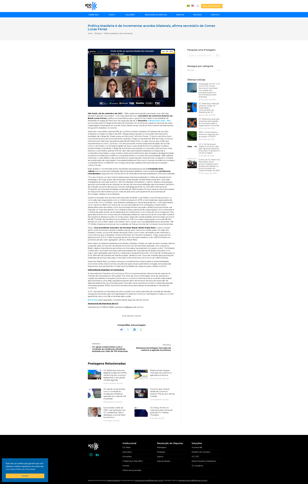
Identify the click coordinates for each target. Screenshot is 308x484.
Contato (125, 466)
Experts (160, 456)
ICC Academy (197, 466)
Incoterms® (197, 447)
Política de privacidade (131, 470)
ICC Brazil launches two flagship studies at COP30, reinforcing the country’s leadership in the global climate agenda (115, 375)
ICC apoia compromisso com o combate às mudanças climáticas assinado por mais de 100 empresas (114, 394)
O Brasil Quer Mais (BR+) (132, 461)
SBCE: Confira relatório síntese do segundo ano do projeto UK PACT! (209, 134)
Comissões (127, 456)
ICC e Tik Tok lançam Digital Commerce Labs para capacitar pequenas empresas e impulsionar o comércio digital (209, 148)
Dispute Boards (163, 461)
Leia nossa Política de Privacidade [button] (20, 469)
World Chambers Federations (204, 461)
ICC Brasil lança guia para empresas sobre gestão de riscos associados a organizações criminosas (209, 122)
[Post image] (94, 374)
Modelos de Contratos (201, 452)
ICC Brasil (126, 447)
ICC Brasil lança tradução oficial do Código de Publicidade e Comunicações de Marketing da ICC (209, 108)
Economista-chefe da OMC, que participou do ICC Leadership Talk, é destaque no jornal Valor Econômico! (114, 412)
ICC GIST (195, 456)
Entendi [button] (25, 476)
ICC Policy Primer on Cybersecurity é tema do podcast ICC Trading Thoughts (161, 411)
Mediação (161, 452)
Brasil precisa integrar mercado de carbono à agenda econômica (160, 372)
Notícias (93, 51)
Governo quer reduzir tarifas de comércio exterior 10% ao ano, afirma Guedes (162, 392)
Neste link (93, 300)
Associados (127, 452)
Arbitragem (162, 447)
